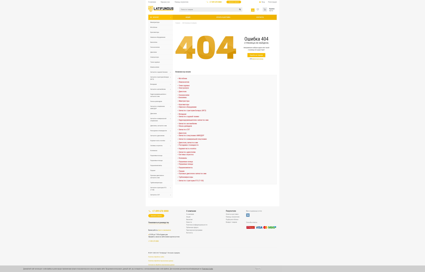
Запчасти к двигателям (157, 135)
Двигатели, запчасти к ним (158, 125)
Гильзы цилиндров (156, 101)
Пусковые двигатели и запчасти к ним (157, 176)
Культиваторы (154, 32)
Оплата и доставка (223, 17)
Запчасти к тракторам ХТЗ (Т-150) (158, 189)
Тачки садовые (155, 62)
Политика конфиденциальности (196, 225)
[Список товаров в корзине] (265, 9)
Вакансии (189, 219)
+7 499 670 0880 (216, 2)
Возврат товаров (231, 222)
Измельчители (154, 67)
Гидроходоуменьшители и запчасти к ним (158, 95)
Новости (189, 222)
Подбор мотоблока (232, 219)
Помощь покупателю (233, 217)
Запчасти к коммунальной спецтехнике (158, 120)
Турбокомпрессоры (156, 182)
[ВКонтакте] (248, 215)
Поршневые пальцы (156, 160)
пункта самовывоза (164, 230)
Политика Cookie (207, 269)
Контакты (260, 17)
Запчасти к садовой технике (158, 72)
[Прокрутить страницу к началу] (406, 205)
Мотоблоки (153, 27)
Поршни (152, 170)
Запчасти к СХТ (155, 195)
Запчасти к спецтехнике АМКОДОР (157, 107)
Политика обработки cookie (156, 257)
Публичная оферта (192, 227)
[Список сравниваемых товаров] (253, 9)
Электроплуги (154, 57)
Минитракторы (154, 22)
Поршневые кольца (156, 155)
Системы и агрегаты (156, 145)
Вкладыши (153, 84)
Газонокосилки (155, 47)
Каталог (156, 17)
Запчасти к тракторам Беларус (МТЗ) (159, 78)
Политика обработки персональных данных (160, 261)
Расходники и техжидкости (158, 130)
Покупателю (231, 211)
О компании (191, 211)
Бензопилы (153, 42)
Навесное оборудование (157, 37)
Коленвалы (153, 150)
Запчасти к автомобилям (158, 89)
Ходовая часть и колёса (157, 140)
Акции (188, 17)
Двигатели (153, 52)
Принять (258, 269)
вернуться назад (257, 58)
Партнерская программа (194, 230)
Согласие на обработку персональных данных (161, 265)
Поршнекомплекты (156, 165)
